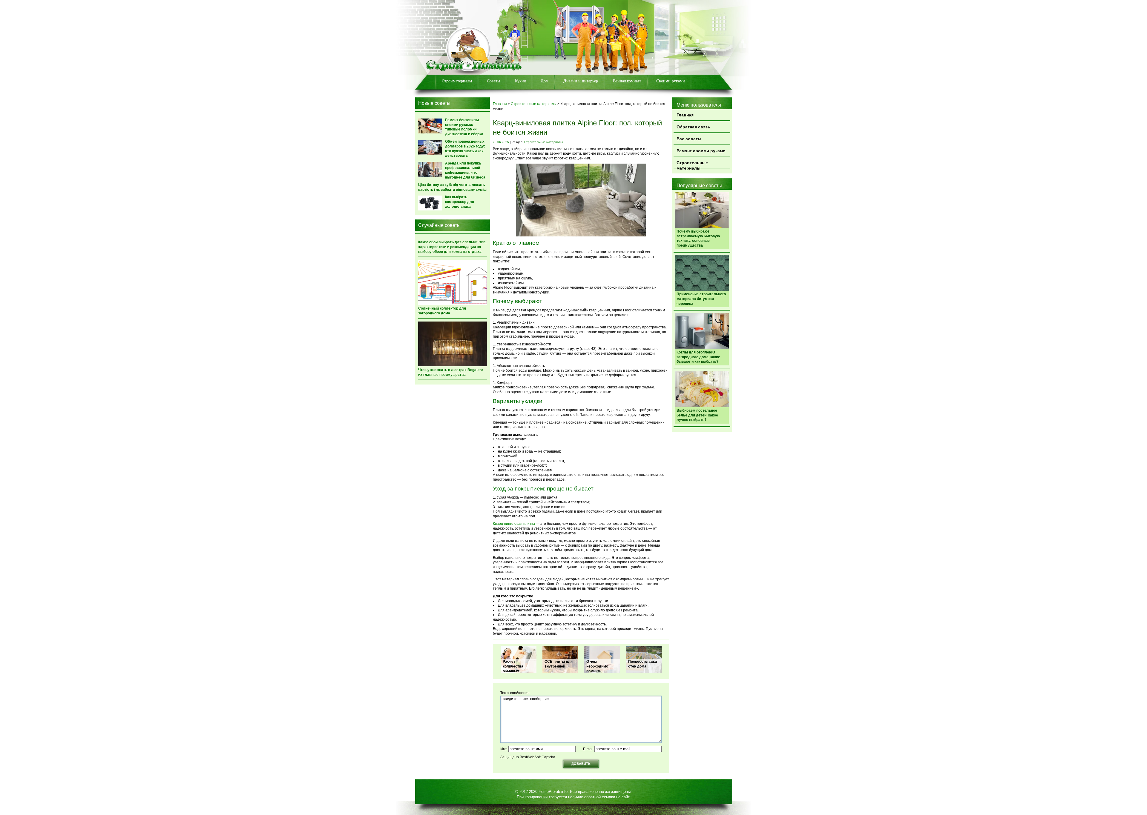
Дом (544, 81)
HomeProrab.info (553, 791)
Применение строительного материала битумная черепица (701, 298)
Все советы (689, 138)
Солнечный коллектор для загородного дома (442, 310)
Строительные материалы (692, 164)
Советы (493, 81)
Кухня (520, 81)
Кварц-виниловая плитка (514, 524)
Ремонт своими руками (701, 150)
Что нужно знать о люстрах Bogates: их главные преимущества (450, 372)
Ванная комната (627, 81)
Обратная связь (693, 126)
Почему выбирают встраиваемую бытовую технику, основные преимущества (698, 238)
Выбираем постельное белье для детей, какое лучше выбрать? (697, 415)
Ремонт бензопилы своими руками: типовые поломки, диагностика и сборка (464, 127)
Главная (685, 115)
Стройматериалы (457, 81)
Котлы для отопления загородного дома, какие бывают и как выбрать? (698, 357)
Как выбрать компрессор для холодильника (459, 201)
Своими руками (670, 81)
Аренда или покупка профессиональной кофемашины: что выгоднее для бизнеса (465, 170)
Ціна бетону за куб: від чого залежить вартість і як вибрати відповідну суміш (452, 187)
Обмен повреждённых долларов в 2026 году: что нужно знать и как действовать (465, 148)
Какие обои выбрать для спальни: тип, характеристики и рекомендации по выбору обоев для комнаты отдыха (452, 246)
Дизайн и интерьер (580, 81)
